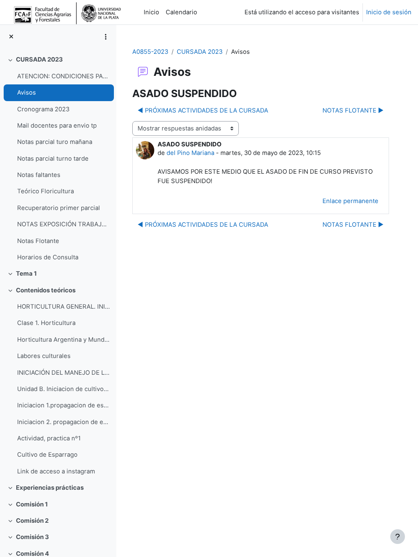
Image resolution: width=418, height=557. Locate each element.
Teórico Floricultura (45, 191)
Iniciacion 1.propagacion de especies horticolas (63, 405)
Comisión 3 (32, 537)
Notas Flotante (38, 241)
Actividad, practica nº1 (49, 438)
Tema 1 (26, 273)
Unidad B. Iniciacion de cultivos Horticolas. (63, 389)
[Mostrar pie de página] (397, 536)
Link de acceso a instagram (56, 471)
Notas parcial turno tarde (53, 158)
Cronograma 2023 (43, 109)
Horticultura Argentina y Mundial (63, 339)
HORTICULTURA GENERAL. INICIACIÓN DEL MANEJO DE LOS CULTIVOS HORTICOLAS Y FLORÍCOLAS (63, 306)
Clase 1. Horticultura (46, 323)
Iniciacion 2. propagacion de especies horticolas (63, 422)
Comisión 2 (32, 520)
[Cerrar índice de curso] (11, 36)
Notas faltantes (38, 175)
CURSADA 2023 (39, 59)
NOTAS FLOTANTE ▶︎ (353, 110)
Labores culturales (44, 356)
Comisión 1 (32, 504)
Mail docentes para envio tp (57, 125)
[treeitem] (57, 158)
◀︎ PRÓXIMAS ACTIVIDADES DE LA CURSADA (203, 110)
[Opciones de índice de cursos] (105, 36)
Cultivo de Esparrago (47, 454)
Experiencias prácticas (50, 487)
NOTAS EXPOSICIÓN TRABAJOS (63, 224)
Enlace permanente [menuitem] (350, 201)
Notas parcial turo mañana (54, 142)
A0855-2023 (150, 51)
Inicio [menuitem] (151, 12)
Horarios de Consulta (47, 257)
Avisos (26, 92)
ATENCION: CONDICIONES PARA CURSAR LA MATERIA (63, 76)
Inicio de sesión (388, 12)
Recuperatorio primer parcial (58, 208)
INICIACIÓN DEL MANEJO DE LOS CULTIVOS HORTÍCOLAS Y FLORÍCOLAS (63, 372)
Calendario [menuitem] (181, 12)
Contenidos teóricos (46, 290)
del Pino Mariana (190, 153)
